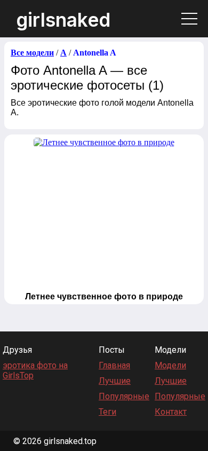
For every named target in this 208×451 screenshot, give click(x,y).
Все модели (32, 52)
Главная (114, 365)
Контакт (171, 412)
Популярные (124, 396)
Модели (170, 365)
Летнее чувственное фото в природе (104, 296)
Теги (107, 412)
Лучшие (115, 381)
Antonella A (94, 52)
